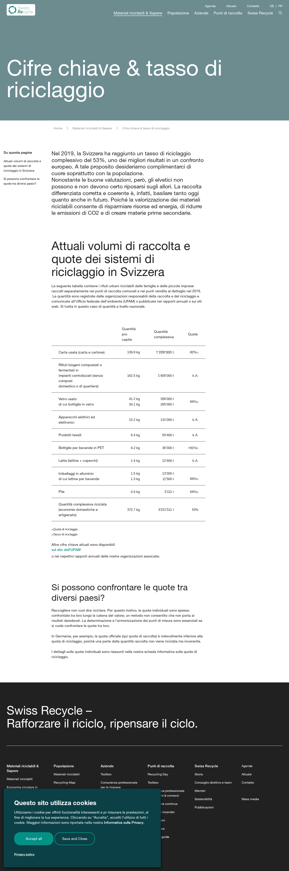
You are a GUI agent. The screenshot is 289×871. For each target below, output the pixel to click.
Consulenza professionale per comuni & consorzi (166, 793)
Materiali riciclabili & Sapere (92, 128)
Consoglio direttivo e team (213, 782)
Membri (200, 791)
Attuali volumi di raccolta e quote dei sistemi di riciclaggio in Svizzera (22, 165)
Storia (199, 774)
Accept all (34, 838)
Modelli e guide (158, 837)
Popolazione (64, 766)
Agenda (210, 6)
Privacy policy (24, 854)
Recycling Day (158, 774)
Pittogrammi (156, 820)
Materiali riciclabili (20, 779)
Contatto (253, 6)
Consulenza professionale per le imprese (119, 784)
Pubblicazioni (204, 807)
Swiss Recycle (206, 766)
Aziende (107, 766)
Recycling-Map (64, 782)
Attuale (231, 6)
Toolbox (106, 774)
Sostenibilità (203, 799)
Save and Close (74, 838)
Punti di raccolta (161, 766)
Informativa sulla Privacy (123, 822)
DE (272, 6)
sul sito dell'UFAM (66, 549)
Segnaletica (156, 828)
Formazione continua (163, 804)
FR (280, 6)
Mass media (250, 799)
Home (58, 128)
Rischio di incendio (161, 812)
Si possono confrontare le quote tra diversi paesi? (22, 181)
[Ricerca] (277, 12)
